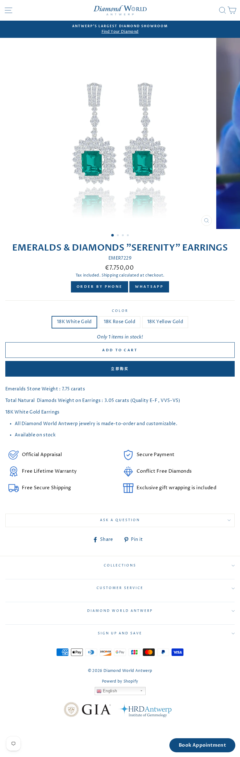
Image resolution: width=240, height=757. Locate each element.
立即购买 (120, 369)
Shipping (110, 275)
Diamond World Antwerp (120, 611)
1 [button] (112, 235)
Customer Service (120, 588)
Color (120, 311)
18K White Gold (74, 322)
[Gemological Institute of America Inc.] (87, 711)
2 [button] (118, 235)
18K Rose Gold (119, 322)
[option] (120, 29)
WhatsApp (149, 286)
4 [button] (128, 235)
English (109, 690)
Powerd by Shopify (120, 681)
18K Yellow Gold (165, 322)
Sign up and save (120, 633)
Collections (120, 565)
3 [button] (123, 235)
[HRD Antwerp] (144, 711)
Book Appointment (202, 745)
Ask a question (120, 520)
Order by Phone (99, 286)
